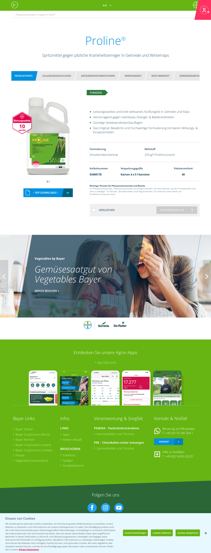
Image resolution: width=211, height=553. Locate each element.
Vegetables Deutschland (31, 461)
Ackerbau (69, 455)
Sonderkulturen (73, 466)
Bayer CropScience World (32, 434)
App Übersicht (106, 362)
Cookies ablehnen (162, 532)
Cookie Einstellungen (135, 532)
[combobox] (48, 192)
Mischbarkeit (160, 75)
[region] (105, 533)
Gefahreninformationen (98, 75)
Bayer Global (24, 429)
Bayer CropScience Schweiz (33, 450)
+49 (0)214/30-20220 (179, 456)
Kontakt (164, 441)
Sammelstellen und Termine (115, 434)
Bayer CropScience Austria (33, 445)
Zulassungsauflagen (56, 75)
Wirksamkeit (133, 75)
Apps (66, 434)
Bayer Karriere (25, 440)
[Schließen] (205, 533)
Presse (19, 455)
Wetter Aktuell (72, 440)
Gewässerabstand (191, 75)
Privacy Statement (29, 549)
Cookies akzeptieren (187, 532)
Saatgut (68, 460)
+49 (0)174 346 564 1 (179, 433)
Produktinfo (23, 75)
